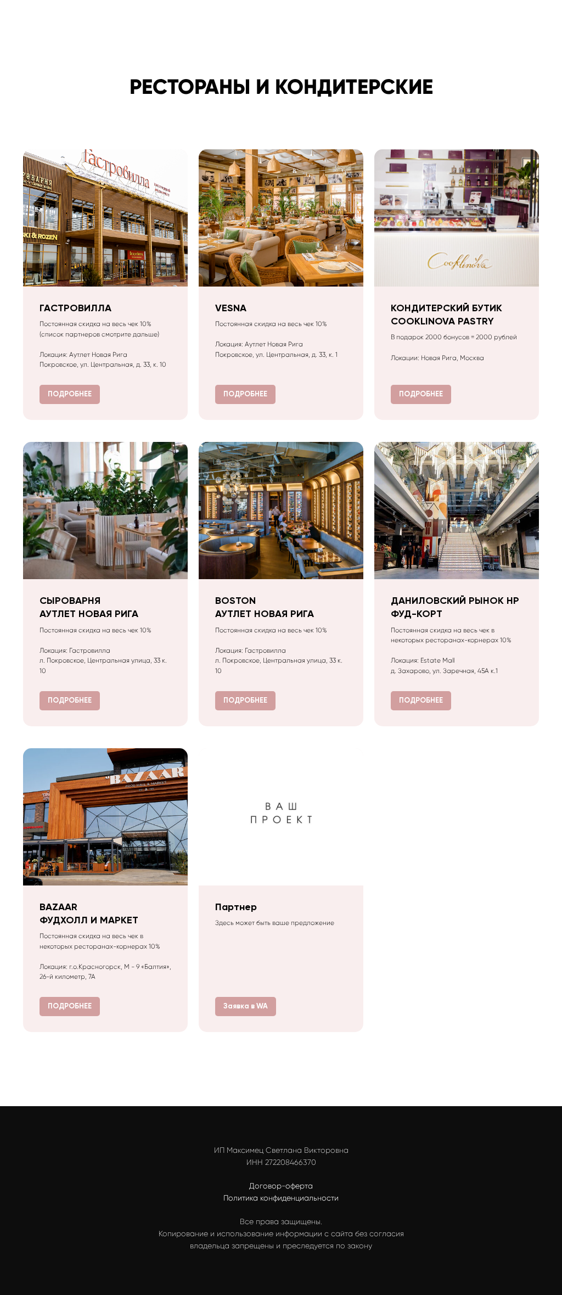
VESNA (230, 308)
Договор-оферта (281, 1185)
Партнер (236, 907)
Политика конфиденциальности (281, 1197)
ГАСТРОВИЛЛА (75, 308)
